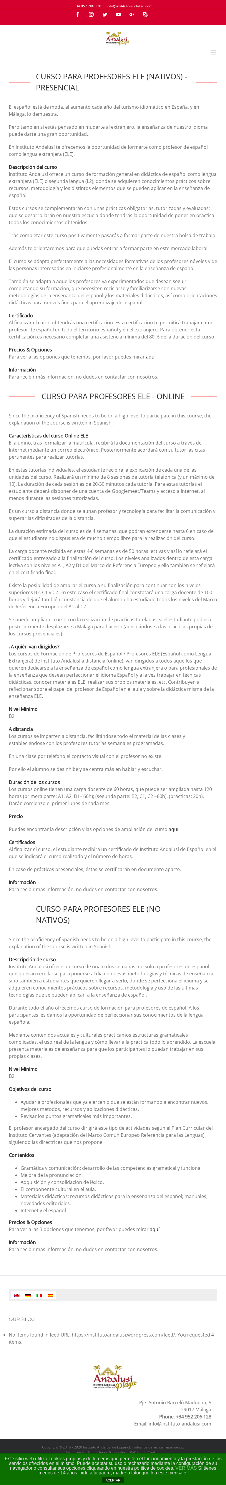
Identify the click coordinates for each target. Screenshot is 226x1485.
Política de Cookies (145, 1452)
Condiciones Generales (107, 1452)
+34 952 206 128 (87, 6)
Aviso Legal (75, 1452)
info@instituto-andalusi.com (129, 6)
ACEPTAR (113, 1480)
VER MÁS (186, 1468)
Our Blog (22, 1319)
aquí (151, 357)
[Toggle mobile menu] (214, 52)
